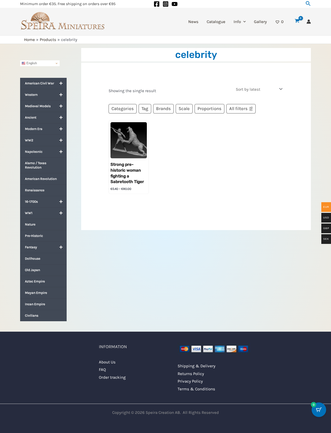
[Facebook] (157, 4)
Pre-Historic (34, 236)
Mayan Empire (36, 293)
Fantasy (31, 247)
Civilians (31, 315)
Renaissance (34, 190)
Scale (184, 108)
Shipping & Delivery (196, 365)
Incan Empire (35, 304)
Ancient (30, 117)
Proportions (209, 108)
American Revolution (41, 179)
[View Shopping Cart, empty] (297, 21)
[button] (308, 4)
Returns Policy (191, 373)
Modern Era (33, 129)
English (31, 63)
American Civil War (39, 83)
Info (237, 21)
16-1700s (31, 202)
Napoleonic (33, 152)
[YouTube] (175, 4)
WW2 (29, 140)
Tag (145, 108)
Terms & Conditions (196, 388)
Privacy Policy (190, 381)
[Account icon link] (309, 21)
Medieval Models (38, 106)
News (193, 21)
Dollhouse (32, 259)
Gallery (260, 21)
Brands (163, 108)
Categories (122, 108)
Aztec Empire (35, 281)
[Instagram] (166, 4)
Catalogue (216, 21)
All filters (238, 108)
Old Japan (32, 270)
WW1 (28, 213)
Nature (30, 224)
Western (31, 95)
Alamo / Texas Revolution (35, 165)
